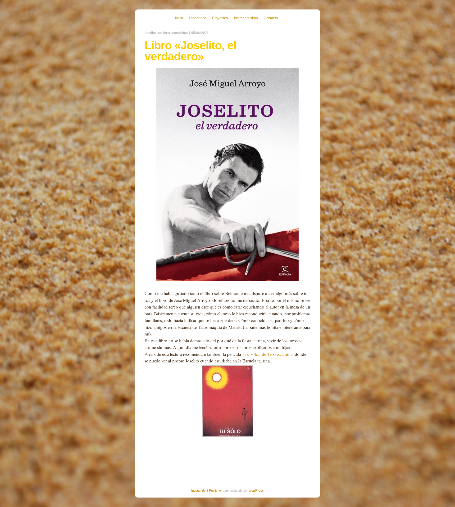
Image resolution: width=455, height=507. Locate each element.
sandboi (151, 33)
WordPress (256, 490)
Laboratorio (197, 18)
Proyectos (220, 18)
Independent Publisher (206, 490)
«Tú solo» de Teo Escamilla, (268, 354)
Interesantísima (246, 18)
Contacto (271, 18)
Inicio (179, 18)
